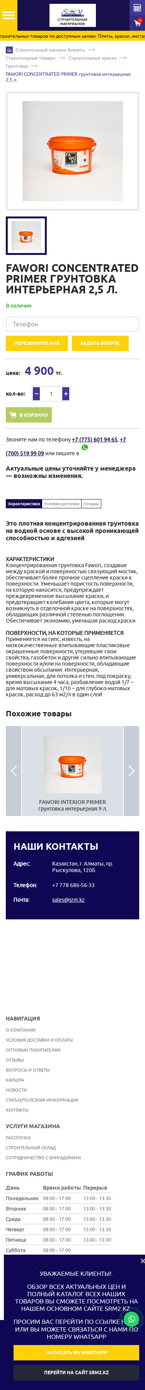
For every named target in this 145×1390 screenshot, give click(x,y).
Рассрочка (18, 1137)
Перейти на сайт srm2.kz (76, 1372)
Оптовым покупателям (33, 1049)
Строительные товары (30, 58)
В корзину (33, 415)
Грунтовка (17, 66)
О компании (21, 1029)
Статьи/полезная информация (42, 1099)
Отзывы (91, 503)
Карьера (15, 1079)
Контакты (17, 1109)
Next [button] (131, 771)
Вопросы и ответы (27, 1069)
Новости (16, 1089)
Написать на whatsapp (76, 1352)
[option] (72, 151)
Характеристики (24, 503)
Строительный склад (31, 1147)
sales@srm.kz (68, 900)
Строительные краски (92, 58)
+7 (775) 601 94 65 (95, 439)
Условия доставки (61, 503)
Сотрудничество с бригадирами (43, 1157)
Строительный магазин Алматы (50, 50)
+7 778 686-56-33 (73, 885)
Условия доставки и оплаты (39, 1039)
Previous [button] (13, 771)
